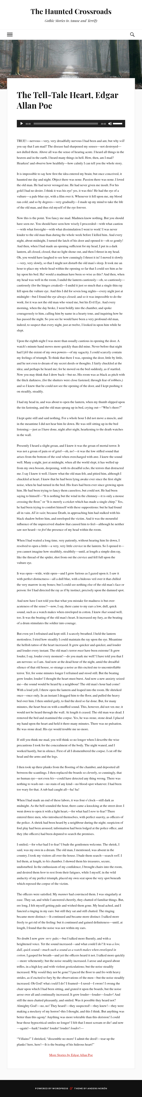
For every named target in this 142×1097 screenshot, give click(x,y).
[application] (71, 123)
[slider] (118, 123)
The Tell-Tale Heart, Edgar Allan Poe (67, 100)
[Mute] (110, 123)
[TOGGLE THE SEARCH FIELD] (132, 34)
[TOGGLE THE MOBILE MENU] (10, 34)
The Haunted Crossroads (71, 11)
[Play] (21, 123)
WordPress (60, 1088)
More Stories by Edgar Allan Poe (71, 1055)
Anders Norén (97, 1088)
